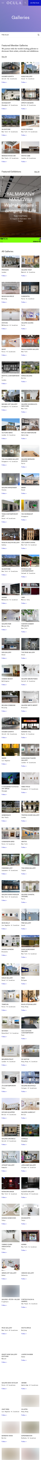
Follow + (4, 82)
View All (4, 56)
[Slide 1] (3, 234)
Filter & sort (5, 35)
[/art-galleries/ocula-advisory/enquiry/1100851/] (13, 3)
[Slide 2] (8, 234)
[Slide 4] (18, 234)
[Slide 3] (13, 234)
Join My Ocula (34, 3)
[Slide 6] (27, 234)
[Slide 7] (32, 234)
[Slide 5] (23, 234)
